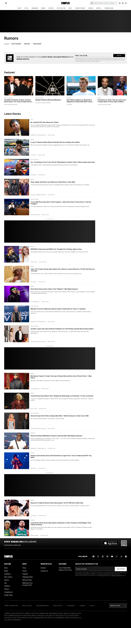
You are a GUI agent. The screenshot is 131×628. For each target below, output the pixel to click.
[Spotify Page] (126, 556)
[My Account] (123, 3)
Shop (24, 568)
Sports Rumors (16, 44)
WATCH (98, 8)
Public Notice (57, 605)
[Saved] (120, 3)
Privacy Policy (80, 61)
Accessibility (71, 605)
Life (5, 583)
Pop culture (8, 577)
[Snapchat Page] (117, 556)
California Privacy (42, 605)
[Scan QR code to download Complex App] (124, 543)
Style (6, 568)
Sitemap (82, 605)
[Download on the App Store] (111, 543)
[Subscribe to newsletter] (121, 569)
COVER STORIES (80, 8)
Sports (69, 98)
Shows (6, 589)
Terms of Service (91, 61)
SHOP (19, 8)
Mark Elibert (34, 535)
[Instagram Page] (107, 556)
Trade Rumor (37, 44)
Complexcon (8, 592)
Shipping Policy (27, 577)
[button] (118, 605)
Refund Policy (27, 580)
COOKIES (91, 605)
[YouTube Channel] (112, 556)
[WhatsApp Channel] (103, 556)
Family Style (8, 595)
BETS (70, 8)
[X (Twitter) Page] (98, 556)
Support (25, 574)
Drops (24, 571)
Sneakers (7, 574)
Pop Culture (8, 98)
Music (99, 98)
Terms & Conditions (11, 605)
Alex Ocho (34, 262)
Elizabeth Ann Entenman (43, 102)
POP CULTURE (61, 8)
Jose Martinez (35, 301)
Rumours (27, 44)
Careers (43, 568)
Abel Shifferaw (35, 214)
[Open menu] (6, 3)
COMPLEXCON (108, 8)
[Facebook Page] (93, 556)
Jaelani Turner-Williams (38, 194)
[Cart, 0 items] (126, 3)
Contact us (44, 571)
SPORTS (51, 8)
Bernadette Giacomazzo (38, 135)
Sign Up (119, 55)
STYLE (26, 8)
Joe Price (69, 104)
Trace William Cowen (10, 104)
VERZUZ (90, 8)
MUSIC (43, 8)
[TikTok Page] (121, 556)
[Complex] (65, 3)
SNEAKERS (35, 8)
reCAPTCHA (116, 60)
